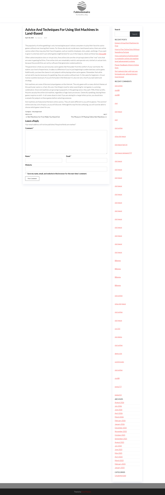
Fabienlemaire (82, 12)
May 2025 (118, 453)
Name (28, 156)
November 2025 (121, 431)
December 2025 (121, 428)
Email (68, 156)
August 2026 (119, 402)
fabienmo (39, 38)
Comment (29, 128)
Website (28, 165)
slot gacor (118, 111)
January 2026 (120, 424)
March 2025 (119, 460)
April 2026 (119, 413)
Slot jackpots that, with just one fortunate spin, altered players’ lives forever (126, 74)
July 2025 (118, 446)
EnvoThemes (86, 492)
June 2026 (118, 410)
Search (117, 29)
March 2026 (119, 417)
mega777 (118, 387)
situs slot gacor (120, 136)
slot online (119, 86)
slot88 (117, 90)
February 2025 (120, 464)
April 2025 (119, 457)
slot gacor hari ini (121, 145)
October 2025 (120, 435)
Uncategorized (37, 111)
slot (116, 103)
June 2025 (118, 449)
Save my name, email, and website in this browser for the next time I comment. (57, 174)
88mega (118, 260)
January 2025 (120, 468)
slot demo (118, 337)
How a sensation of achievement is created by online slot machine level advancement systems (127, 58)
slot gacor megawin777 (123, 153)
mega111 (118, 395)
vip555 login (119, 362)
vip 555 (117, 329)
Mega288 (102, 54)
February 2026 (120, 420)
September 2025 (121, 439)
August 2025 (119, 442)
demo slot (118, 353)
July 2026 (118, 406)
